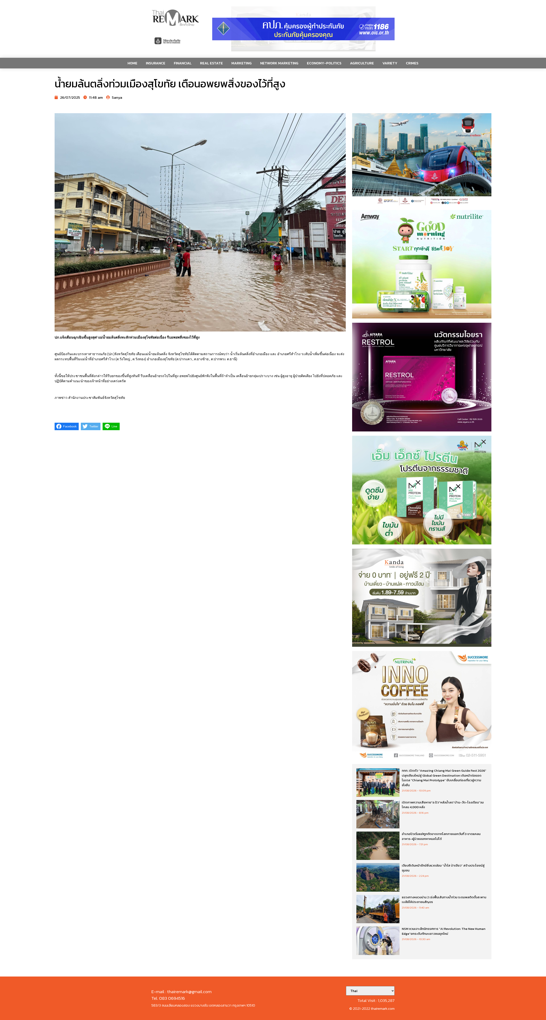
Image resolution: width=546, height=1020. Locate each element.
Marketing (241, 63)
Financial (183, 63)
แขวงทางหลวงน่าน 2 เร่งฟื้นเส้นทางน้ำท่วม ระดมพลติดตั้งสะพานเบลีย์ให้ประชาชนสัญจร (444, 899)
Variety (389, 63)
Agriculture (362, 63)
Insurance (155, 63)
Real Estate (211, 63)
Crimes (412, 63)
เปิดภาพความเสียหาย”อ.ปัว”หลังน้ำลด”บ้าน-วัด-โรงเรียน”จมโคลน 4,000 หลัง (443, 805)
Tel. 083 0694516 (168, 998)
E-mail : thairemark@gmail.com (181, 991)
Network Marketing (279, 63)
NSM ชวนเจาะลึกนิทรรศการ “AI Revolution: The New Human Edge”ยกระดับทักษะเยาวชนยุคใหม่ (443, 931)
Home (132, 63)
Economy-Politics (324, 63)
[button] (303, 28)
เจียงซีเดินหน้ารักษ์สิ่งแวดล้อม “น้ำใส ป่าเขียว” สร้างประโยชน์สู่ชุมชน (443, 868)
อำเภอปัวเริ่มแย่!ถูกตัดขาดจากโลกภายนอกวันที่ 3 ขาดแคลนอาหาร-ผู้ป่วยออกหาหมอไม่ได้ (441, 836)
